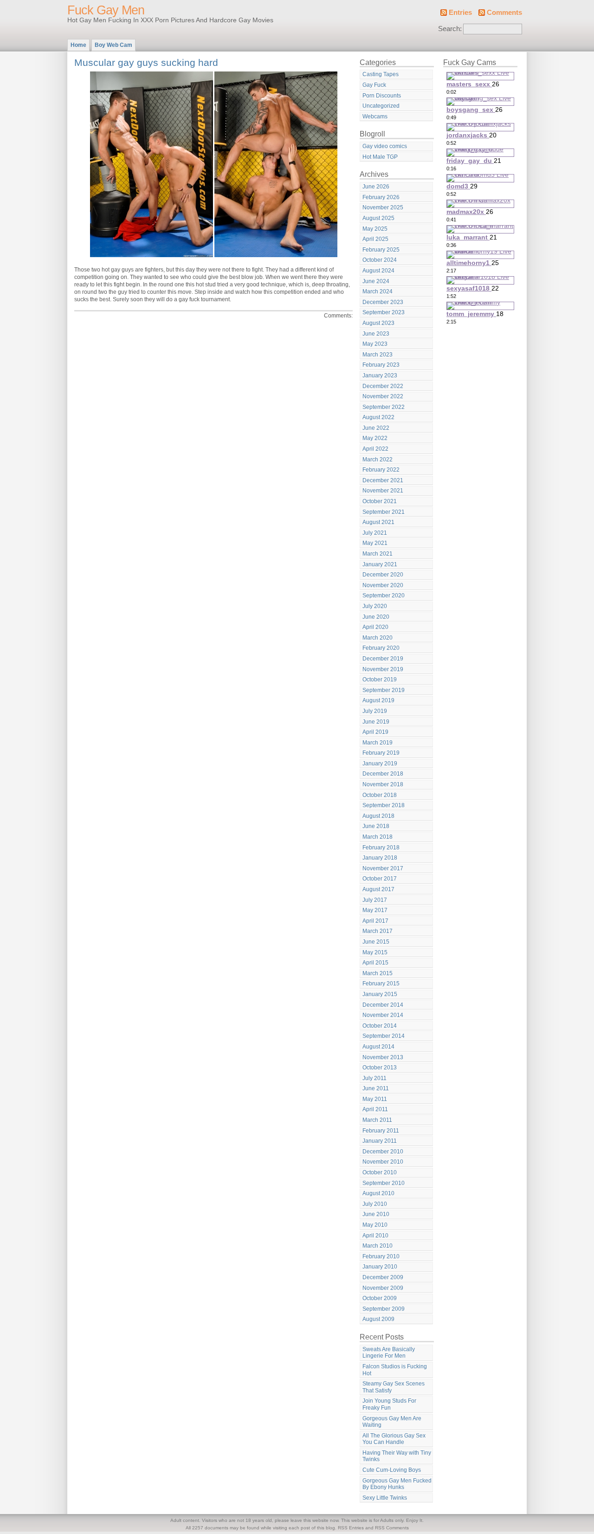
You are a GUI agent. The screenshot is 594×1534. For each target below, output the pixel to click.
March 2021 (377, 553)
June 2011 (375, 1088)
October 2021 (379, 501)
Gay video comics (384, 146)
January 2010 (379, 1266)
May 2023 (374, 344)
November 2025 (382, 207)
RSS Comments (392, 1527)
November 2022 (382, 396)
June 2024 (375, 281)
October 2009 (379, 1298)
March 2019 (377, 742)
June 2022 (375, 428)
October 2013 (379, 1067)
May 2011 (374, 1099)
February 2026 (381, 197)
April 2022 (375, 449)
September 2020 (383, 595)
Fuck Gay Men (105, 10)
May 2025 (374, 229)
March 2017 (377, 931)
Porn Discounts (381, 95)
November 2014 (382, 1015)
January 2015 (379, 994)
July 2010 (374, 1204)
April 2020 (375, 627)
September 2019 (383, 690)
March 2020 (377, 637)
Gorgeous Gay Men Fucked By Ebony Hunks (397, 1484)
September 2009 (383, 1309)
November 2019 (382, 669)
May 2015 (374, 952)
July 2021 (374, 533)
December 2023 (382, 302)
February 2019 (381, 753)
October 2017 (379, 878)
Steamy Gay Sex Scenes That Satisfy (393, 1387)
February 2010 (381, 1256)
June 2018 (375, 826)
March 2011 (377, 1120)
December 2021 (382, 480)
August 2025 (378, 218)
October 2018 (379, 795)
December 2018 (382, 773)
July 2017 (374, 900)
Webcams (374, 116)
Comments (504, 12)
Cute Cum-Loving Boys (391, 1470)
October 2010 (379, 1172)
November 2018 (382, 784)
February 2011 (380, 1130)
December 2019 (382, 658)
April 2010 (375, 1235)
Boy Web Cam (113, 45)
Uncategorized (381, 106)
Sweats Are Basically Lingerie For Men (388, 1352)
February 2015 (381, 983)
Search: (450, 28)
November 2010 (382, 1162)
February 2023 (381, 365)
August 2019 (378, 700)
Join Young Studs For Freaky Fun (389, 1404)
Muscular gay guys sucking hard (146, 62)
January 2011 (379, 1141)
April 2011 (375, 1109)
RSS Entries (351, 1527)
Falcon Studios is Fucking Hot (394, 1370)
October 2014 (379, 1026)
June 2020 (375, 617)
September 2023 (383, 312)
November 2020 (382, 585)
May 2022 (374, 438)
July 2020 (374, 606)
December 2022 (382, 386)
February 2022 (381, 469)
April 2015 (375, 962)
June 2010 (375, 1214)
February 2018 (381, 847)
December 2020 (382, 574)
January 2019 (379, 763)
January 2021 (379, 564)
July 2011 (374, 1078)
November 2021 (382, 490)
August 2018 (378, 816)
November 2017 (382, 868)
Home (78, 45)
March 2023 (377, 354)
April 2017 (375, 921)
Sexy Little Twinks (384, 1498)
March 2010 (377, 1246)
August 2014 (378, 1046)
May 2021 (374, 543)
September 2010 (383, 1183)
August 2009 (378, 1319)
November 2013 (382, 1057)
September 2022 (383, 407)
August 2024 (378, 270)
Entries (460, 12)
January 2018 (379, 857)
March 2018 (377, 837)
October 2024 (379, 260)
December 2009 (382, 1277)
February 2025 (381, 249)
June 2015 (375, 942)
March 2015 (377, 973)
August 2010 (378, 1193)
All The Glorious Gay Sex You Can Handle (394, 1439)
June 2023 (375, 333)
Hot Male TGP (380, 157)
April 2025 (375, 239)
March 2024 (377, 291)
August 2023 (378, 323)
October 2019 (379, 679)
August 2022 (378, 417)
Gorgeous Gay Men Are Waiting (391, 1422)
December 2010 (382, 1151)
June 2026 (375, 186)
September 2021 (383, 512)
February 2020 (381, 648)
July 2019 (374, 711)
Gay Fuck (374, 85)
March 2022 (377, 459)
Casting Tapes (380, 74)
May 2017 (374, 910)
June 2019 (375, 721)
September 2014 (383, 1036)
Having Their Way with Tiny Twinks (396, 1456)
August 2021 (378, 522)
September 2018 (383, 805)
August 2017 (378, 889)
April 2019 (375, 732)
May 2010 (374, 1225)
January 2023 (379, 375)
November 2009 (382, 1288)
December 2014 (382, 1005)
